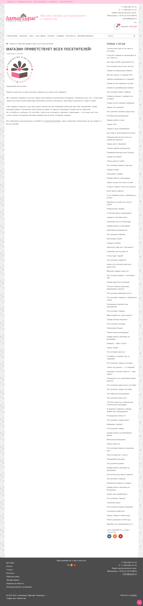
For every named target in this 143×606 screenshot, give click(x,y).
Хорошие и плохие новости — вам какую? (121, 372)
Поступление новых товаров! (119, 92)
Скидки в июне (113, 169)
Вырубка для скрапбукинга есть (120, 524)
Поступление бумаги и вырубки (120, 507)
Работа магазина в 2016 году (118, 519)
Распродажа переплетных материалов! (117, 305)
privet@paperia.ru (130, 18)
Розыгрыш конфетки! (116, 511)
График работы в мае (115, 120)
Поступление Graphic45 (116, 260)
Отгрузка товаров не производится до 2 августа (121, 56)
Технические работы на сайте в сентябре (120, 49)
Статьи (9, 569)
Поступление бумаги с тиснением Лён (121, 276)
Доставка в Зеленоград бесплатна (121, 133)
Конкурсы (53, 2)
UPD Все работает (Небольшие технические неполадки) (120, 403)
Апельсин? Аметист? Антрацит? (120, 247)
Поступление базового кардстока (120, 111)
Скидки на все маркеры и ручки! (120, 83)
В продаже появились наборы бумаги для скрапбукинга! (119, 410)
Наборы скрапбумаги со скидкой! (120, 79)
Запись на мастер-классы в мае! (120, 182)
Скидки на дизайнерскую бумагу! (120, 88)
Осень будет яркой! (115, 256)
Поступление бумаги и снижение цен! (120, 449)
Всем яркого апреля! (115, 191)
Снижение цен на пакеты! (117, 251)
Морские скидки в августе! (118, 271)
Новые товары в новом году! (118, 515)
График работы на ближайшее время (119, 434)
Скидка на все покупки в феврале (120, 103)
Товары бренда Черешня (117, 319)
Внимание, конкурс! (115, 424)
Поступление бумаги (115, 463)
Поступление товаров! (116, 479)
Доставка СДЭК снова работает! (120, 62)
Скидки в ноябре (114, 243)
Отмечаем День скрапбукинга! (119, 213)
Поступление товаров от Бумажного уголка (122, 298)
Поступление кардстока (116, 398)
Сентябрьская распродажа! (118, 393)
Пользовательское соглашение (19, 587)
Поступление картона (116, 352)
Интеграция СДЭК (114, 238)
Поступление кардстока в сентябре (121, 385)
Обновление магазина (116, 459)
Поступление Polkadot (116, 234)
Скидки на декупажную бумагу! (119, 70)
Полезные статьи (24, 2)
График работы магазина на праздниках (118, 469)
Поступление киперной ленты (119, 293)
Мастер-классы (40, 2)
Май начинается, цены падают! (119, 315)
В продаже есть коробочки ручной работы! (121, 379)
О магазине (12, 36)
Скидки (60, 36)
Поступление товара (115, 428)
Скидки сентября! (114, 157)
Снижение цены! (113, 502)
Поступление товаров (116, 311)
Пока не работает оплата (117, 455)
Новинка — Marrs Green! (117, 343)
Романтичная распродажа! (118, 332)
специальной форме (52, 121)
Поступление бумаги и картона (119, 165)
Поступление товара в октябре (120, 363)
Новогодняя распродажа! (117, 230)
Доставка (41, 36)
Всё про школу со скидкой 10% (119, 75)
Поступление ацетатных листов (120, 66)
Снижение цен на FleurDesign (119, 221)
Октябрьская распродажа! (117, 116)
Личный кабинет (85, 36)
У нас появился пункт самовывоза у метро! (121, 196)
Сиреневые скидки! (115, 174)
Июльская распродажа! (116, 439)
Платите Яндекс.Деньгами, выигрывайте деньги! (118, 287)
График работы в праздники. (118, 178)
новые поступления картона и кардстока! (119, 265)
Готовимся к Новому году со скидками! (118, 357)
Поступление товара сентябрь (119, 389)
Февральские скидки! (115, 209)
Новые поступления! (115, 107)
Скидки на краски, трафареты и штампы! (120, 97)
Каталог (23, 36)
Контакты (71, 36)
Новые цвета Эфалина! (116, 144)
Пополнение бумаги (115, 328)
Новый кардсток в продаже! (118, 282)
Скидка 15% (112, 124)
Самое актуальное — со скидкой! (120, 367)
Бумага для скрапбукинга (117, 494)
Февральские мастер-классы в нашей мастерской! (119, 138)
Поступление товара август (118, 420)
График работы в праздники (118, 226)
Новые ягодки (112, 347)
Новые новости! (113, 444)
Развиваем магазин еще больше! (120, 152)
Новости (11, 2)
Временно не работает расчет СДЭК (119, 203)
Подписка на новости (15, 583)
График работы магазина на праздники (118, 337)
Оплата (51, 36)
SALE (31, 36)
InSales (134, 595)
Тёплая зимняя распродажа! (118, 148)
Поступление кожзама (116, 324)
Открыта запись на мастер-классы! (121, 186)
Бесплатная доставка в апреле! (120, 474)
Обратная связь (66, 2)
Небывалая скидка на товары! (119, 483)
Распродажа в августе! (116, 416)
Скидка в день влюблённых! (118, 128)
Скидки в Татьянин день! (117, 217)
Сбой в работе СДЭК (115, 161)
